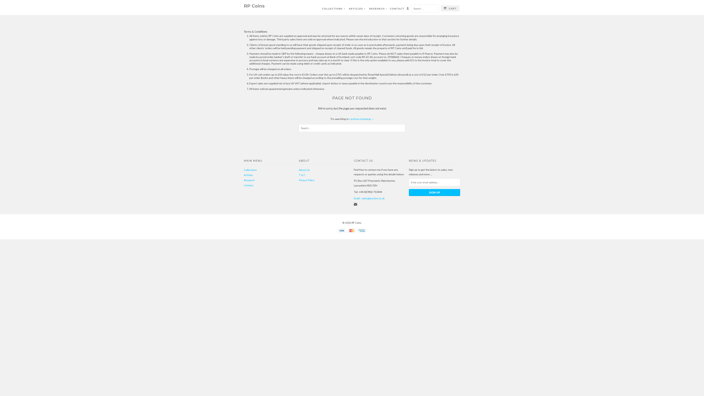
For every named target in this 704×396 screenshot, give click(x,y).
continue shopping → (361, 118)
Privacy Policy (306, 180)
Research (378, 8)
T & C (302, 175)
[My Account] (407, 9)
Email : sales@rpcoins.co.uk (369, 198)
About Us (304, 169)
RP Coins (254, 5)
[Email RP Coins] (355, 204)
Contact (397, 8)
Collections (333, 8)
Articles (357, 8)
